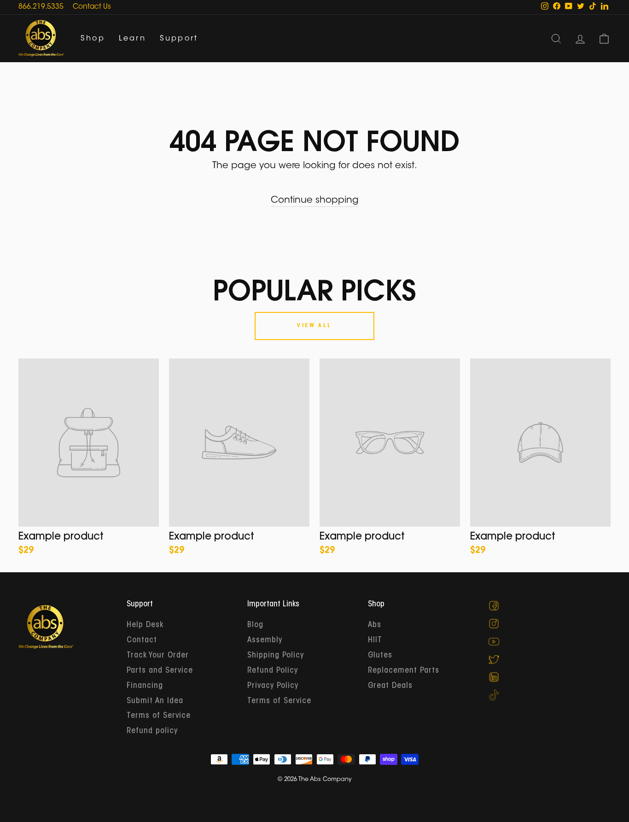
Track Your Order (158, 656)
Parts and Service (160, 671)
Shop (93, 38)
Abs (374, 625)
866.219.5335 (41, 7)
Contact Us (92, 7)
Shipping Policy (275, 656)
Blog (255, 625)
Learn (132, 38)
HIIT (375, 640)
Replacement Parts (403, 671)
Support (179, 38)
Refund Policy (272, 671)
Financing (145, 686)
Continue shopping (315, 200)
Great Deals (390, 686)
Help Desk (145, 625)
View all (314, 326)
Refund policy (152, 731)
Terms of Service (159, 716)
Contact (142, 640)
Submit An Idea (155, 701)
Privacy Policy (272, 686)
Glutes (380, 656)
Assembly (264, 640)
